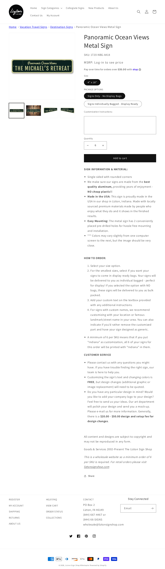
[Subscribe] (152, 508)
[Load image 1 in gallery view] (16, 110)
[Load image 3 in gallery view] (50, 110)
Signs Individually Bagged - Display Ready (113, 103)
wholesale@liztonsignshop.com (103, 524)
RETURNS (14, 517)
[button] (51, 8)
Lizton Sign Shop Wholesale (77, 565)
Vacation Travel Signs (33, 27)
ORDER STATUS (54, 511)
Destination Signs (61, 27)
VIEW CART (52, 505)
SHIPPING (14, 511)
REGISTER (14, 499)
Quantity (88, 138)
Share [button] (91, 475)
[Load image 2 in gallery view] (33, 110)
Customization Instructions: (98, 111)
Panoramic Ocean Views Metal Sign (98, 27)
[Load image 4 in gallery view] (67, 110)
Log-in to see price (108, 62)
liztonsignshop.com (96, 467)
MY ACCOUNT (16, 505)
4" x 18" (92, 82)
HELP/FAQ (51, 499)
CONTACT (88, 499)
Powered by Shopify (98, 565)
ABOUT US (14, 523)
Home (13, 27)
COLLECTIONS (54, 517)
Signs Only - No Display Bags (104, 96)
